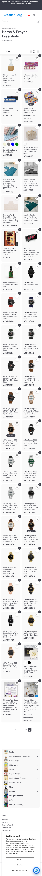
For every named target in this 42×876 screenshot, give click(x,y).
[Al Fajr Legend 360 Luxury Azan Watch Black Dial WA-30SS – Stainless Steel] (31, 499)
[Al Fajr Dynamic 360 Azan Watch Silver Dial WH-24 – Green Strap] (11, 340)
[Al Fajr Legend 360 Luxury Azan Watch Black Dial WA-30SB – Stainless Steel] (11, 435)
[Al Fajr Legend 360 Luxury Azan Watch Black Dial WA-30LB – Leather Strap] (31, 531)
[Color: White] (25, 662)
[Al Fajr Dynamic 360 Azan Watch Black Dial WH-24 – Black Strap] (11, 372)
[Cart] (33, 15)
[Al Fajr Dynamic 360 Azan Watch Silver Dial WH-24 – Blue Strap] (31, 308)
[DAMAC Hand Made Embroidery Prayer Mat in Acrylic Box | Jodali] (31, 142)
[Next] (29, 730)
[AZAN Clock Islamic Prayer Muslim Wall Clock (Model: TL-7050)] (11, 244)
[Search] (38, 22)
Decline (20, 865)
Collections (11, 28)
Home (4, 28)
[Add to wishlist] (17, 58)
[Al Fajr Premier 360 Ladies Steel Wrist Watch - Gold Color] (31, 626)
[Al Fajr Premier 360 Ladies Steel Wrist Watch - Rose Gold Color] (11, 658)
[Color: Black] (29, 662)
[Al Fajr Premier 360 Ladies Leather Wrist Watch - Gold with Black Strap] (31, 595)
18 (26, 730)
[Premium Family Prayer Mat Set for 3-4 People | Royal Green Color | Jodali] (31, 210)
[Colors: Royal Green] (16, 144)
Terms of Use (6, 828)
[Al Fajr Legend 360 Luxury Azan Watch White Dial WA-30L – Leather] (11, 467)
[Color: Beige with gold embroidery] (25, 144)
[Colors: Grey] (8, 144)
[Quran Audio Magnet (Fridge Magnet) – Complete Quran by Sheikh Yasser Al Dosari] (31, 661)
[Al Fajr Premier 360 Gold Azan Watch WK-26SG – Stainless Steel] (11, 563)
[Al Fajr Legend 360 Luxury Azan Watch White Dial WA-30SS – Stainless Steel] (11, 499)
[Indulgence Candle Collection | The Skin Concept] (31, 69)
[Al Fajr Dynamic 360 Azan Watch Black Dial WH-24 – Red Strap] (11, 308)
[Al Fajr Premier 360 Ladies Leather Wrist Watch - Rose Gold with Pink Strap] (11, 595)
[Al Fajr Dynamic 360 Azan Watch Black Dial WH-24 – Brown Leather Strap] (11, 404)
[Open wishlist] (29, 15)
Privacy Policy (13, 853)
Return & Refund (7, 825)
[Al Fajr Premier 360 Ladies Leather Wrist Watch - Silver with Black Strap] (11, 627)
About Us (5, 820)
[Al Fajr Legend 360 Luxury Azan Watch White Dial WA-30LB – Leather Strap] (11, 531)
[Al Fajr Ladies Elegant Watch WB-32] (31, 277)
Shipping (5, 822)
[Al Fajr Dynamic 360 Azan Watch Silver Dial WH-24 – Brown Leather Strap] (31, 372)
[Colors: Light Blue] (12, 144)
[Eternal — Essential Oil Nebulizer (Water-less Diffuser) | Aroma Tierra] (11, 71)
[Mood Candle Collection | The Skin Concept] (11, 103)
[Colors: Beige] (4, 144)
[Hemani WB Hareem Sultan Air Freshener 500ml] (11, 277)
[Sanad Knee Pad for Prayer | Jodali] (11, 141)
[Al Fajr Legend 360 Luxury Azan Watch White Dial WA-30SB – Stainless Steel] (31, 404)
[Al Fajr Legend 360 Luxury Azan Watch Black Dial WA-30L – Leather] (31, 435)
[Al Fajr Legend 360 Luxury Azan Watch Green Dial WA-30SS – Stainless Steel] (31, 467)
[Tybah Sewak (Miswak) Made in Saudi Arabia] (31, 106)
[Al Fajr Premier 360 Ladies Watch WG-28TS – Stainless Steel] (31, 563)
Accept (20, 859)
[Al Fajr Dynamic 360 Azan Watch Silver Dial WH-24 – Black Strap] (31, 340)
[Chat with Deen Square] (36, 870)
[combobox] (21, 22)
